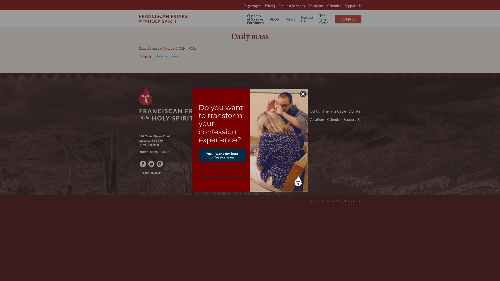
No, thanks (222, 172)
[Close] (303, 94)
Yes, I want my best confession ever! (222, 155)
